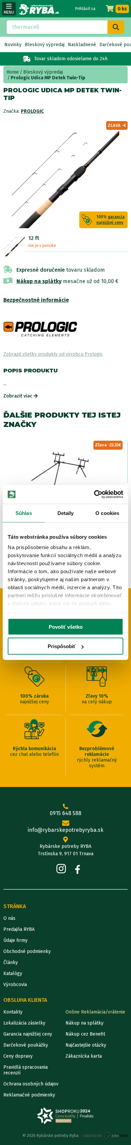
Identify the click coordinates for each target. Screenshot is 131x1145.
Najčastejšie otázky (86, 1045)
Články (10, 962)
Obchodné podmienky (27, 951)
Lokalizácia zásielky (24, 1023)
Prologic (32, 111)
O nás (9, 918)
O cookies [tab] (107, 513)
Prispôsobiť (62, 646)
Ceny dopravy (18, 1056)
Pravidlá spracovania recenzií (25, 1070)
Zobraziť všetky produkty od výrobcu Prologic (53, 354)
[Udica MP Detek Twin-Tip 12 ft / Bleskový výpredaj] (14, 245)
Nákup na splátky (38, 281)
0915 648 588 (65, 813)
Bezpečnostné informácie (36, 300)
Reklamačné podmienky (29, 1095)
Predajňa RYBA (19, 929)
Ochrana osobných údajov (30, 1084)
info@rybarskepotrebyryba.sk (65, 830)
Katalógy (12, 973)
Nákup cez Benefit (85, 1034)
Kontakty (13, 1012)
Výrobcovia (15, 984)
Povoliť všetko (66, 626)
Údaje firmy (15, 940)
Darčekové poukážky (25, 1045)
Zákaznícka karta (84, 1056)
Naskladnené (82, 45)
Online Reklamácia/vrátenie (95, 1012)
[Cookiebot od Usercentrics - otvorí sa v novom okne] (94, 494)
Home (12, 72)
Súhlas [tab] (23, 513)
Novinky (12, 45)
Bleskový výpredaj (44, 45)
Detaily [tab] (65, 513)
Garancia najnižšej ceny (27, 1034)
